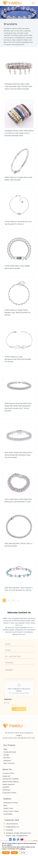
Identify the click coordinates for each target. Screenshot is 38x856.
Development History (10, 802)
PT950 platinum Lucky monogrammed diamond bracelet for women (18, 359)
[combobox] (6, 656)
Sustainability (7, 814)
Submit (19, 709)
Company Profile (8, 773)
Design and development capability (10, 777)
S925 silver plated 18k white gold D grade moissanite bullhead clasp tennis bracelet (18, 455)
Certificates (6, 790)
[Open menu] (33, 3)
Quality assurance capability (8, 786)
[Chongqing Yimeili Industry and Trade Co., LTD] (12, 3)
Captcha (8, 699)
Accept (6, 852)
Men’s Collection (9, 763)
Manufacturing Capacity (10, 781)
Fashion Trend (8, 808)
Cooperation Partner (9, 792)
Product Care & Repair (11, 811)
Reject (14, 852)
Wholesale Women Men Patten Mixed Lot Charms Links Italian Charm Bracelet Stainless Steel (19, 133)
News (5, 805)
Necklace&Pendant (9, 752)
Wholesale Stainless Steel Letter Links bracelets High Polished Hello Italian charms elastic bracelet (18, 86)
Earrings (6, 755)
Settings (23, 852)
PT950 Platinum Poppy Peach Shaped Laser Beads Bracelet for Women (18, 312)
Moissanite (7, 760)
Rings (5, 749)
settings (22, 849)
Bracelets (6, 757)
